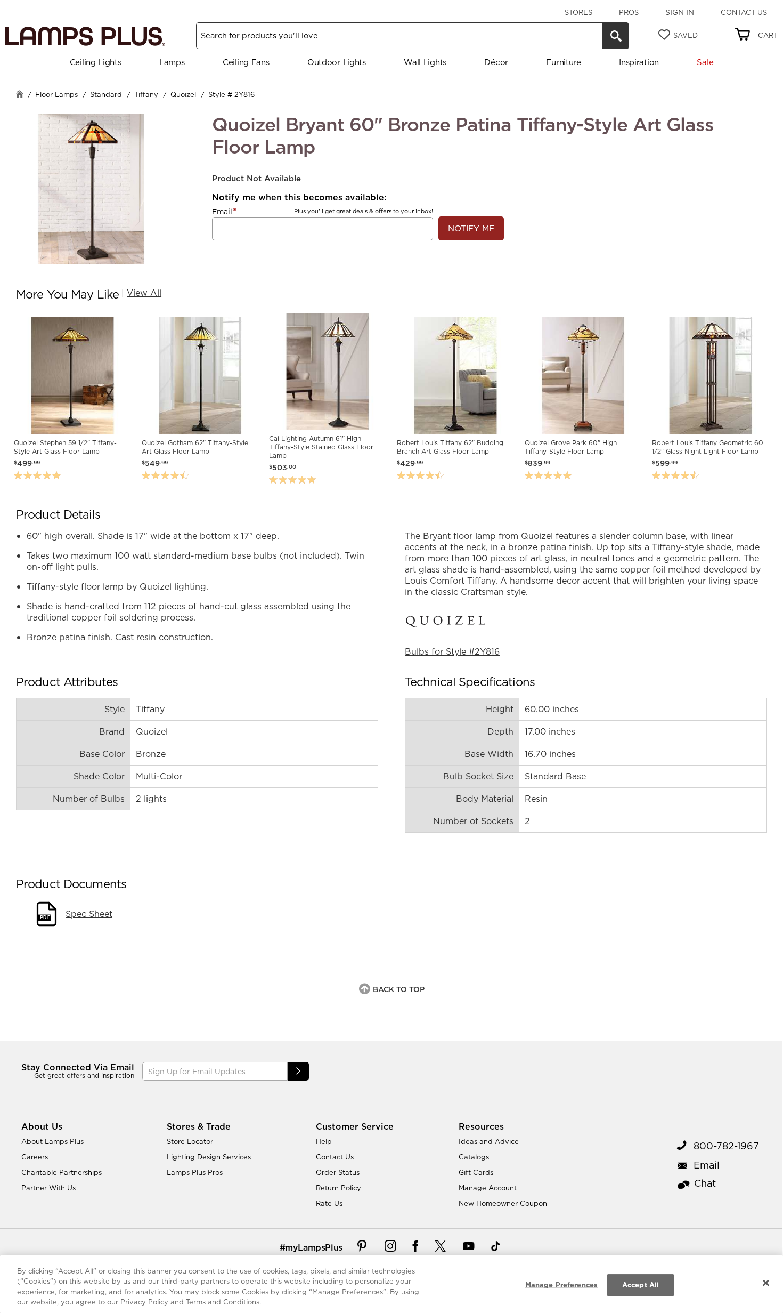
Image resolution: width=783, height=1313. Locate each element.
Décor (496, 62)
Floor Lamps (56, 94)
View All (144, 293)
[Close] (766, 1282)
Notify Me (471, 228)
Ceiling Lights (95, 62)
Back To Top (399, 989)
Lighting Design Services (209, 1157)
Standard (106, 94)
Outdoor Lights (336, 62)
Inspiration (639, 62)
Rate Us (329, 1203)
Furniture (563, 62)
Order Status (338, 1172)
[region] (391, 1284)
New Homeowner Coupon (503, 1203)
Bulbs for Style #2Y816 (452, 651)
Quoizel (183, 94)
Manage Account (488, 1188)
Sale (705, 62)
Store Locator (190, 1141)
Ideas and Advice (489, 1141)
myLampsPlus (313, 1247)
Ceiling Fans (246, 62)
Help (324, 1141)
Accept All (640, 1285)
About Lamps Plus (52, 1141)
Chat (705, 1183)
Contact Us (744, 12)
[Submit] (298, 1071)
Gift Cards (476, 1172)
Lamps (172, 62)
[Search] (615, 35)
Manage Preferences (561, 1285)
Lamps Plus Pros (195, 1172)
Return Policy (338, 1188)
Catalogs (474, 1157)
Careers (34, 1157)
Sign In (679, 12)
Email (222, 211)
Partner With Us (48, 1188)
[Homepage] (19, 95)
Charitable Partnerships (61, 1172)
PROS (629, 12)
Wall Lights (425, 62)
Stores (578, 12)
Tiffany (146, 94)
